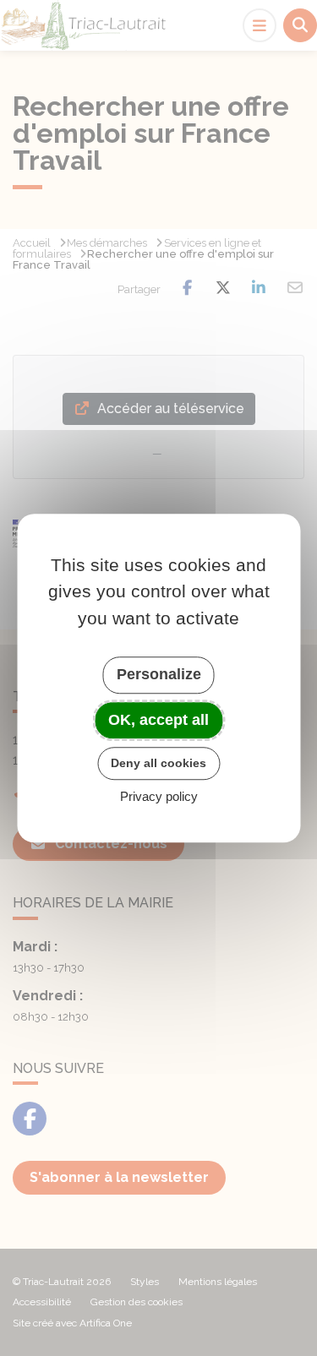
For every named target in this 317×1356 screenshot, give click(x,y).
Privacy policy (159, 796)
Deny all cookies (158, 763)
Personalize (159, 674)
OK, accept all (158, 719)
